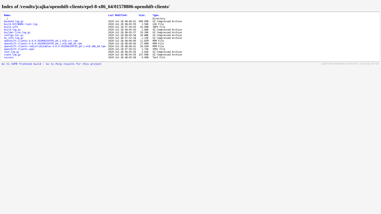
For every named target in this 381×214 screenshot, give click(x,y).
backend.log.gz (13, 21)
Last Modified (118, 15)
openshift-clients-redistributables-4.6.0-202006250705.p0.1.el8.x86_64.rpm (54, 46)
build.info (11, 27)
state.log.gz (12, 54)
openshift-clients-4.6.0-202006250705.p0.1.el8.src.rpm (41, 40)
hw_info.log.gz (13, 38)
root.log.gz (11, 52)
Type (156, 15)
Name (7, 15)
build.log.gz (12, 29)
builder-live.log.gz (17, 32)
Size (142, 15)
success (9, 57)
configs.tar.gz (13, 35)
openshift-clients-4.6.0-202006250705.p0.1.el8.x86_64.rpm (43, 43)
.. (5, 18)
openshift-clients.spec (19, 49)
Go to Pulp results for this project (74, 64)
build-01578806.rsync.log (20, 24)
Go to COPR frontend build (21, 64)
